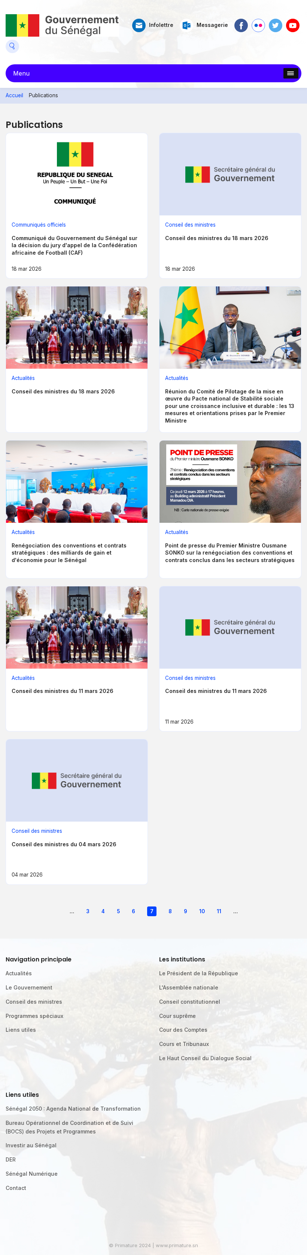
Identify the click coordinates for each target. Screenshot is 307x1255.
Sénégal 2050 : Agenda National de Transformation (73, 1108)
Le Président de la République (198, 973)
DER (11, 1159)
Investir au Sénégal (31, 1145)
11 (219, 911)
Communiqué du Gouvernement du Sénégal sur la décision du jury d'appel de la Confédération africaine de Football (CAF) (74, 245)
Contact (16, 1188)
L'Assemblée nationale (188, 987)
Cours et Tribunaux (184, 1044)
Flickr (258, 22)
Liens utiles (21, 1030)
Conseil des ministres (190, 225)
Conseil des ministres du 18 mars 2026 (216, 238)
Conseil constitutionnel (189, 1001)
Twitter (275, 22)
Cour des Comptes (183, 1030)
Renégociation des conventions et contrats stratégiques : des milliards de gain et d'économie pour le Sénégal (69, 552)
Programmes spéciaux (34, 1016)
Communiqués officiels (39, 225)
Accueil (14, 95)
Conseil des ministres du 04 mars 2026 (64, 844)
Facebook (241, 22)
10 (202, 911)
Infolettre (161, 25)
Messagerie (212, 25)
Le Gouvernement (29, 987)
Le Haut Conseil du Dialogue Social (205, 1058)
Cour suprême (177, 1016)
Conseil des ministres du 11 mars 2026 (62, 691)
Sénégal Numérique (32, 1173)
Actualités (23, 378)
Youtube (293, 22)
